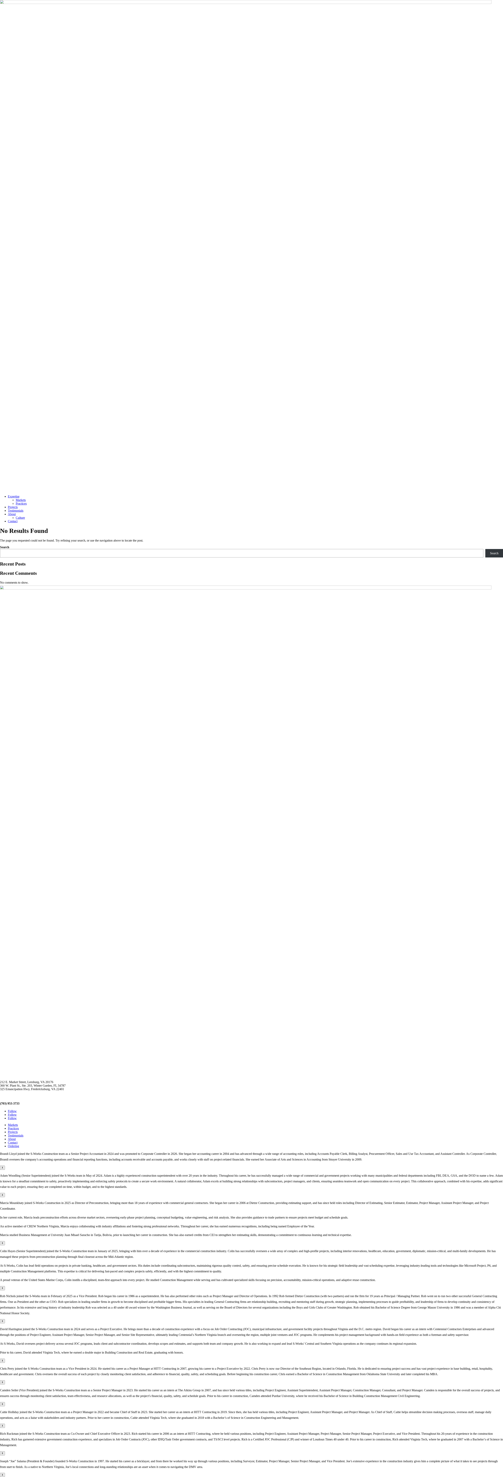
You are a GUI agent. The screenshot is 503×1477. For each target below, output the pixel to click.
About (12, 514)
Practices (21, 503)
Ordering (13, 1146)
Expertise (13, 496)
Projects (13, 507)
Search (4, 547)
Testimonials (15, 510)
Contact (12, 521)
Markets (21, 500)
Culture (20, 517)
